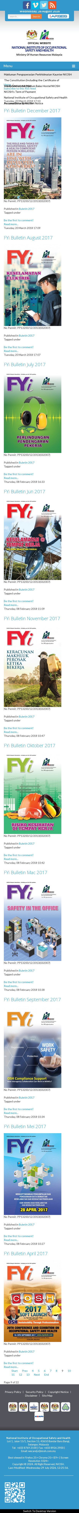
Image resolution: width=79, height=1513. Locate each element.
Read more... (11, 224)
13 (28, 1374)
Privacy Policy (13, 1392)
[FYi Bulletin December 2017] (32, 158)
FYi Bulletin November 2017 (32, 618)
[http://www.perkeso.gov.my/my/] (65, 1406)
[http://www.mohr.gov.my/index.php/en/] (44, 1406)
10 (69, 1370)
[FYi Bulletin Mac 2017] (32, 919)
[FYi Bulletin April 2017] (32, 1300)
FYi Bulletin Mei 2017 (25, 1126)
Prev (25, 1370)
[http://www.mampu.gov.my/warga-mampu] (39, 1416)
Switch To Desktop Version (39, 1511)
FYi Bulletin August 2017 (28, 237)
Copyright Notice (58, 1392)
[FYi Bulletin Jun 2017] (32, 538)
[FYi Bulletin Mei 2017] (32, 1173)
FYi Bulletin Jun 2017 (24, 491)
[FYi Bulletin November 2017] (32, 665)
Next (37, 1374)
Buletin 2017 (26, 208)
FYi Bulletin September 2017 (32, 999)
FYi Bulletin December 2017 (32, 110)
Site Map (47, 1395)
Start (15, 1370)
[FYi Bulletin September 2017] (32, 1046)
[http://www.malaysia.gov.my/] (12, 1406)
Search (36, 16)
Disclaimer (31, 1395)
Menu (7, 66)
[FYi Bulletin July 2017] (32, 411)
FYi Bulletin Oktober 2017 (29, 745)
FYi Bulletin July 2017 (25, 364)
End (46, 1374)
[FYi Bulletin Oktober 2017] (32, 792)
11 (13, 1374)
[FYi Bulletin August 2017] (32, 285)
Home (7, 84)
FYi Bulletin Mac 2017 (25, 872)
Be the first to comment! (19, 220)
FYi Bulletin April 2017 (26, 1253)
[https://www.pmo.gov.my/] (23, 1406)
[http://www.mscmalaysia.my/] (34, 1406)
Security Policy (34, 1392)
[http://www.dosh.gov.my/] (55, 1406)
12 (20, 1374)
